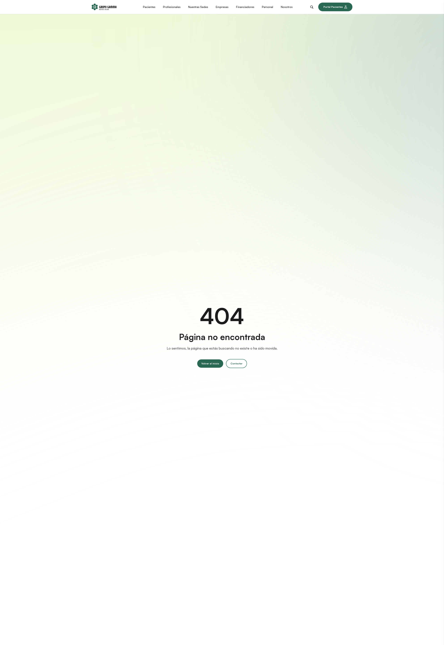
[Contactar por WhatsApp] (435, 636)
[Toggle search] (312, 6)
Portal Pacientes (333, 6)
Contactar (236, 363)
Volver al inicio (210, 363)
